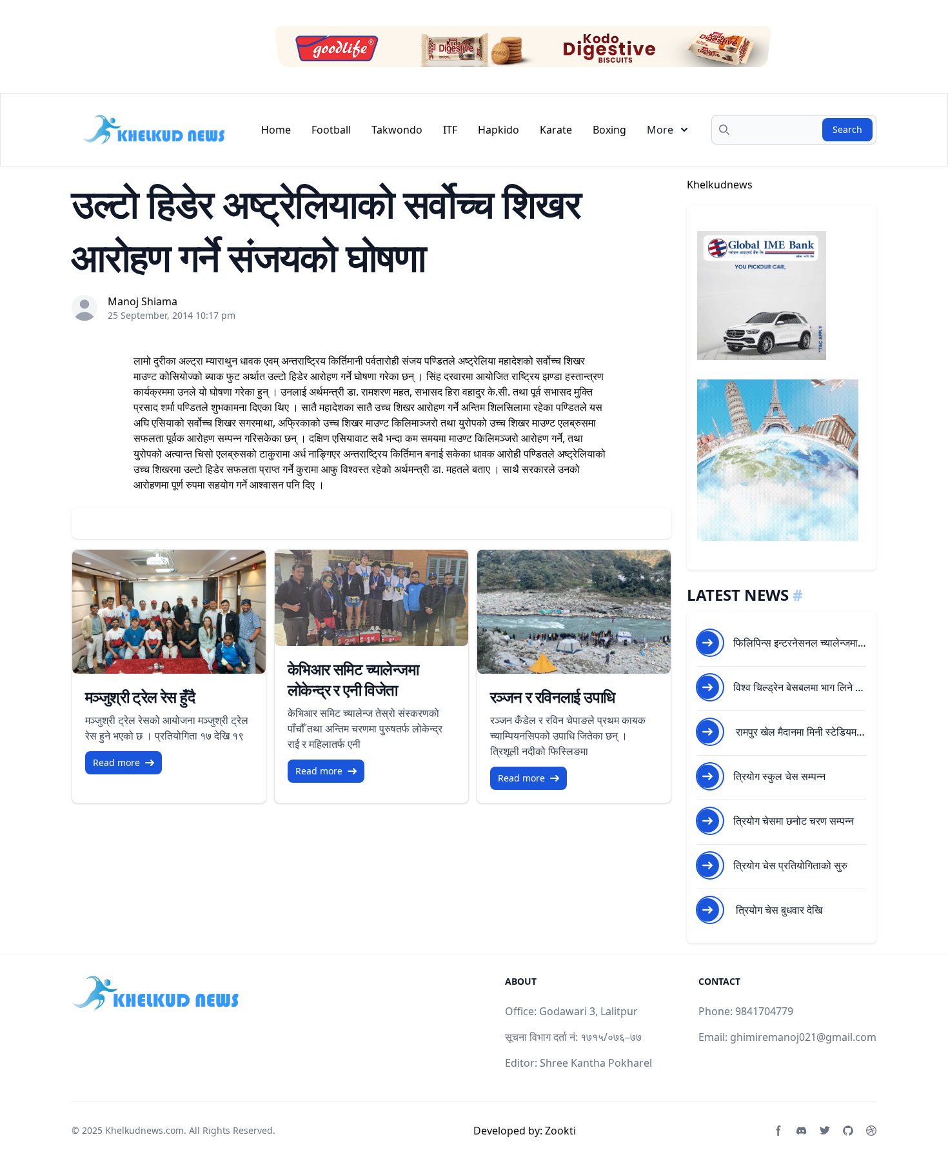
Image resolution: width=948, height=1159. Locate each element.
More (660, 130)
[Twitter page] (825, 1130)
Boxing (609, 130)
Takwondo (396, 130)
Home (276, 130)
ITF (450, 130)
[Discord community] (801, 1130)
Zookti (560, 1131)
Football (331, 130)
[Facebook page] (778, 1130)
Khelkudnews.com (144, 1130)
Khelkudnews (720, 184)
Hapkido (498, 130)
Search (847, 129)
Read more (116, 762)
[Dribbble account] (871, 1130)
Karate (556, 130)
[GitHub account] (848, 1130)
